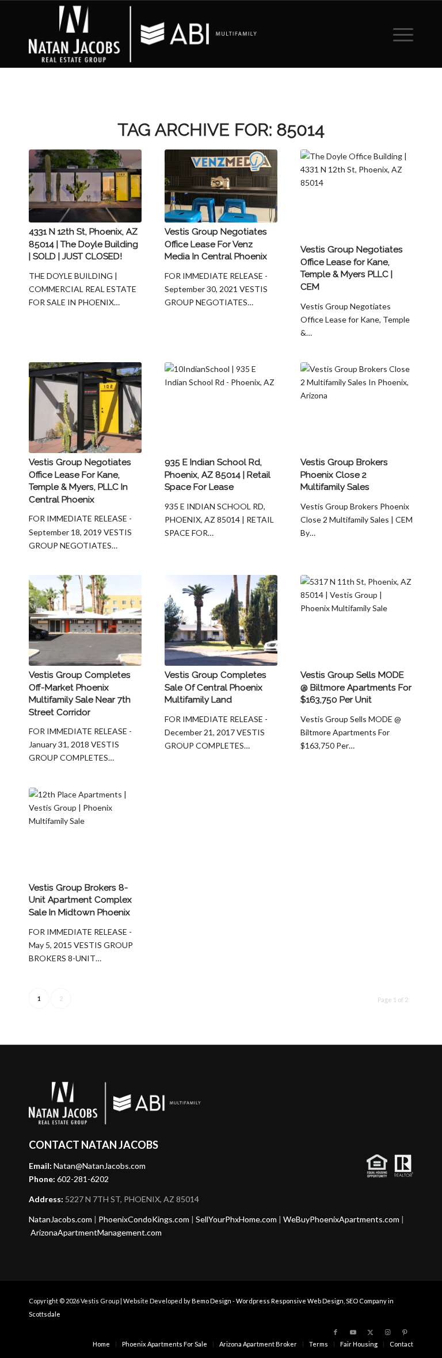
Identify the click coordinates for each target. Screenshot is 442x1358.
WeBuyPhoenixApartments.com (341, 1219)
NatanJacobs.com (60, 1219)
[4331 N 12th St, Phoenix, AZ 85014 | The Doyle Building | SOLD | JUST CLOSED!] (85, 186)
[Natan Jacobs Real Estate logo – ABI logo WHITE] (143, 34)
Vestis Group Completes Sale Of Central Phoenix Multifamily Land (215, 687)
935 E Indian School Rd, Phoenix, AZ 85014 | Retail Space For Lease (217, 474)
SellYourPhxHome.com (236, 1219)
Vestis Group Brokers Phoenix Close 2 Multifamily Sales (344, 474)
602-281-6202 (83, 1179)
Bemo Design (211, 1301)
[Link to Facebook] (335, 1332)
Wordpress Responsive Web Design (290, 1301)
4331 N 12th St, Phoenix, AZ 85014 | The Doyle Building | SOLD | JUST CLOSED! (83, 244)
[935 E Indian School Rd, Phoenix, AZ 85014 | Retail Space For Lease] (221, 407)
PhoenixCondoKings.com (143, 1219)
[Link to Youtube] (352, 1332)
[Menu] (400, 34)
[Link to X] (370, 1332)
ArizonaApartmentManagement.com (96, 1232)
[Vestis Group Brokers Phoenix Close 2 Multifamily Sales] (356, 407)
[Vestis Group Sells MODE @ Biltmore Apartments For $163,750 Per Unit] (356, 620)
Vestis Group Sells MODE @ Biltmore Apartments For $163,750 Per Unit (355, 687)
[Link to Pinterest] (404, 1332)
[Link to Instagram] (387, 1332)
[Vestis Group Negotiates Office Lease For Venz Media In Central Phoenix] (221, 186)
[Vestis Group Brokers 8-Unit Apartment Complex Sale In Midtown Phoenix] (85, 833)
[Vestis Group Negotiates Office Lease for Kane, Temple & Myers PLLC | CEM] (356, 194)
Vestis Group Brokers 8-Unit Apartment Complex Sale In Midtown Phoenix (80, 900)
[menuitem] (400, 34)
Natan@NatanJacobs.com (100, 1166)
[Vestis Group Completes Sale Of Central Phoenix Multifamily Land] (221, 620)
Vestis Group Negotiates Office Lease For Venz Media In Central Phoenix (216, 244)
